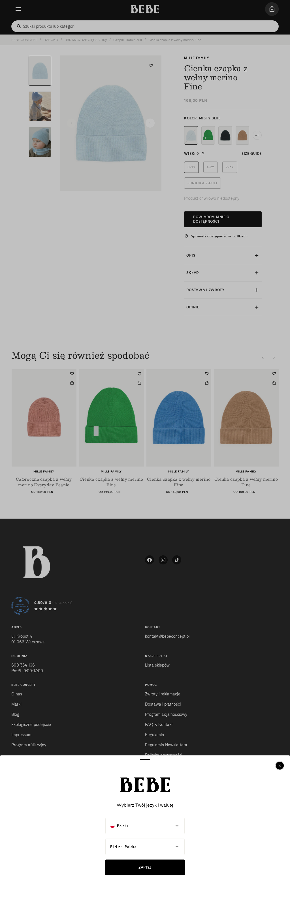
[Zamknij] (279, 765)
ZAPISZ (145, 867)
